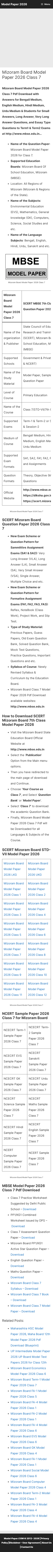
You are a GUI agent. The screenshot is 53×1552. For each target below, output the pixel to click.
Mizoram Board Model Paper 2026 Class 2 (38, 889)
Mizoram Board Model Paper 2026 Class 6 (38, 929)
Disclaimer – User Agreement (24, 1542)
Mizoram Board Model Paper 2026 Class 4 (38, 909)
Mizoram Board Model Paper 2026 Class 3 (14, 909)
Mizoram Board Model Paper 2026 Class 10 (38, 969)
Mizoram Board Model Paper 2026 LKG (14, 869)
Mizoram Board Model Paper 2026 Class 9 (14, 969)
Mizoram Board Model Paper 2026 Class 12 (38, 989)
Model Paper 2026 (14, 4)
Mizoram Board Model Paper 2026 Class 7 (14, 949)
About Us (47, 1542)
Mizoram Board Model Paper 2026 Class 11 (14, 989)
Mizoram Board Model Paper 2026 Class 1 (14, 889)
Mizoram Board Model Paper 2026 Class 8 (38, 949)
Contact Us (27, 1547)
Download (29, 1209)
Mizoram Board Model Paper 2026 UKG (38, 869)
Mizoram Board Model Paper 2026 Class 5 (14, 929)
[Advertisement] (26, 38)
